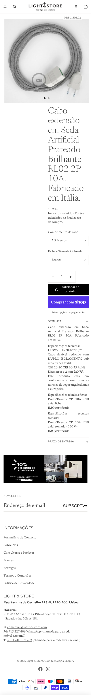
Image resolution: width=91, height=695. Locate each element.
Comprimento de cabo (63, 232)
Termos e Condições (17, 575)
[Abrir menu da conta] (76, 6)
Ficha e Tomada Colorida (65, 251)
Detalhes (54, 321)
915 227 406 (17, 631)
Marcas (9, 560)
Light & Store (35, 661)
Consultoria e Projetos (19, 553)
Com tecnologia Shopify (59, 661)
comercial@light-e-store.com (27, 627)
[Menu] (5, 7)
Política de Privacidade (19, 583)
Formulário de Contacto (20, 537)
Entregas (10, 568)
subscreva (75, 505)
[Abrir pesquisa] (14, 6)
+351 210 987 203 (19, 640)
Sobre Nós (11, 545)
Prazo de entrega (61, 441)
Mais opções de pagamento (68, 312)
